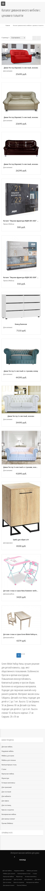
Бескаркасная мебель (9, 814)
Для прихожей (8, 543)
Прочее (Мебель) (8, 224)
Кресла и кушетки (8, 810)
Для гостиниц (6, 805)
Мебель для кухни (8, 756)
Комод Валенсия (21, 324)
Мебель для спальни (9, 760)
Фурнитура (5, 778)
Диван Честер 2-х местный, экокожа (21, 416)
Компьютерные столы (9, 765)
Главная (8, 25)
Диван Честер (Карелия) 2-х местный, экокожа (21, 68)
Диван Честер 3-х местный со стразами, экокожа (21, 467)
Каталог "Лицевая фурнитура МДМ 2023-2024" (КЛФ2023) (23, 277)
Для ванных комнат (8, 819)
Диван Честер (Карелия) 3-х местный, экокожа (21, 164)
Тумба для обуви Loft (21, 540)
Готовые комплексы (8, 783)
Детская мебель (8, 594)
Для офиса (5, 801)
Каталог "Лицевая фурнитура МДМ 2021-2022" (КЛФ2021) (23, 221)
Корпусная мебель (8, 774)
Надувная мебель (8, 751)
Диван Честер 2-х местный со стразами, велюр (21, 371)
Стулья (4, 769)
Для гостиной (7, 71)
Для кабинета (6, 796)
